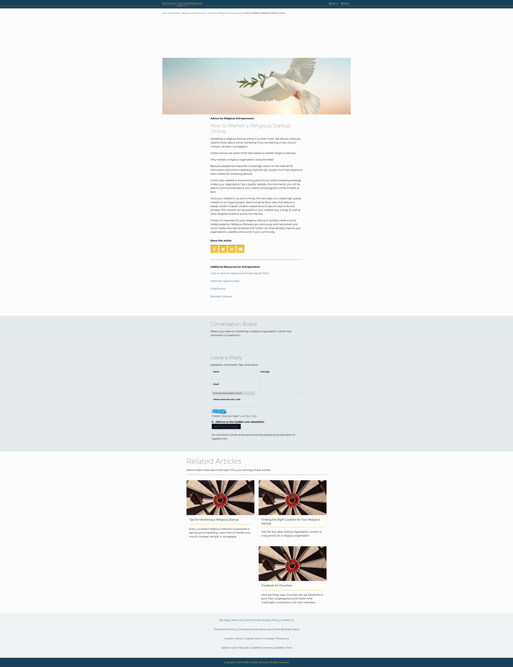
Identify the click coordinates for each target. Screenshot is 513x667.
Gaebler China (283, 647)
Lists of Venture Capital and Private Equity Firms (239, 273)
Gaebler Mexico (254, 638)
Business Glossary (221, 296)
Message (265, 372)
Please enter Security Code (226, 399)
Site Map (224, 620)
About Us (237, 620)
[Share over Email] (240, 249)
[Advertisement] (256, 36)
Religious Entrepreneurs (194, 13)
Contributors (218, 288)
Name (216, 372)
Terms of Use (252, 620)
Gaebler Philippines (277, 638)
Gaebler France (233, 638)
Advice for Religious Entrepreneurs (225, 13)
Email (216, 384)
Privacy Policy (270, 620)
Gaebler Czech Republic (235, 647)
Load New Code (248, 416)
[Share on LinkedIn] (232, 249)
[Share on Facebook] (214, 249)
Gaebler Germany (262, 647)
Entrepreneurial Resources (255, 629)
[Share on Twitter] (223, 249)
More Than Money (171, 13)
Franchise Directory (225, 629)
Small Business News (286, 629)
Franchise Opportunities (225, 281)
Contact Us (287, 620)
